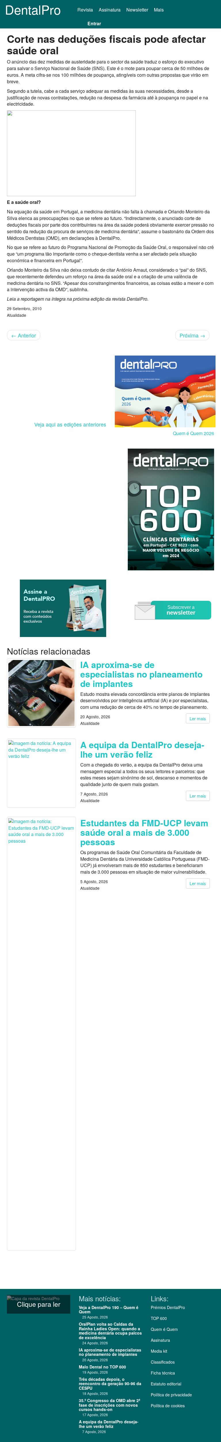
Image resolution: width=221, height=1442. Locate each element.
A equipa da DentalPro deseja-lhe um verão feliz (142, 749)
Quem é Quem (164, 1329)
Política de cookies (168, 1405)
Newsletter (137, 9)
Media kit (159, 1351)
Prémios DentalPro (168, 1307)
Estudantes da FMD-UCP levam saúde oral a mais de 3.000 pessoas (144, 832)
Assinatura (110, 9)
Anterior (23, 335)
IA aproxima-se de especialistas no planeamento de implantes (141, 674)
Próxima (192, 335)
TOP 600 (159, 1318)
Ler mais (198, 718)
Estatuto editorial (166, 1384)
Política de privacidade (171, 1394)
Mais (159, 9)
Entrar (94, 23)
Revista (85, 9)
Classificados (163, 1362)
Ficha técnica (163, 1373)
